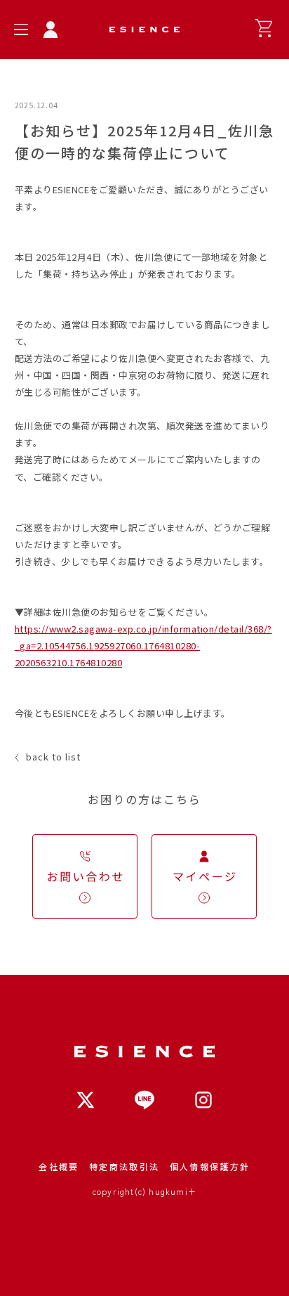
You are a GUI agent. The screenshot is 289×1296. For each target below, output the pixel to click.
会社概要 (59, 1166)
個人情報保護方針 (210, 1166)
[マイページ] (50, 29)
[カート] (264, 28)
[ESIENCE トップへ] (144, 29)
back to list (53, 756)
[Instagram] (203, 1100)
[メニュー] (21, 29)
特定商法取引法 (124, 1166)
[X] (86, 1100)
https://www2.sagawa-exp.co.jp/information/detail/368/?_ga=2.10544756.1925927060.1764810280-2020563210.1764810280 (143, 645)
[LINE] (144, 1100)
